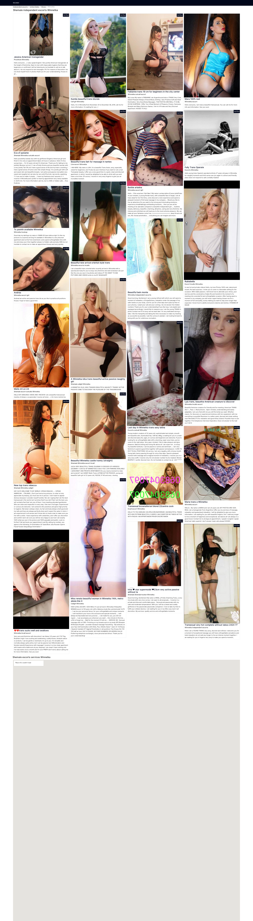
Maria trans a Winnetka (196, 502)
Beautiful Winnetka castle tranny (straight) (92, 460)
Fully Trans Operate (194, 167)
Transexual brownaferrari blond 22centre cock (151, 506)
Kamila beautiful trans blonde (85, 99)
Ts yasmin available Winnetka (28, 229)
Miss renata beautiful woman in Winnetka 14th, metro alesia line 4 (97, 599)
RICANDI (16, 3)
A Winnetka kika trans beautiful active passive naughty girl (98, 380)
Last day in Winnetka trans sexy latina (146, 427)
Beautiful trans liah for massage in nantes (91, 161)
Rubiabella (190, 281)
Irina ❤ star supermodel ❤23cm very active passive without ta (153, 590)
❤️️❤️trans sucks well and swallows (31, 630)
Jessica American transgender (29, 57)
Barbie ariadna (135, 187)
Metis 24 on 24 (21, 389)
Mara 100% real (192, 99)
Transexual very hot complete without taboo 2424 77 (211, 625)
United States (34, 7)
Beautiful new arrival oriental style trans (90, 262)
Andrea (17, 292)
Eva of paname (21, 153)
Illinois (43, 7)
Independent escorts (20, 7)
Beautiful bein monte (138, 292)
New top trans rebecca (25, 485)
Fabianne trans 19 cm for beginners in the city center (154, 91)
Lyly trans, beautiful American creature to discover (210, 401)
